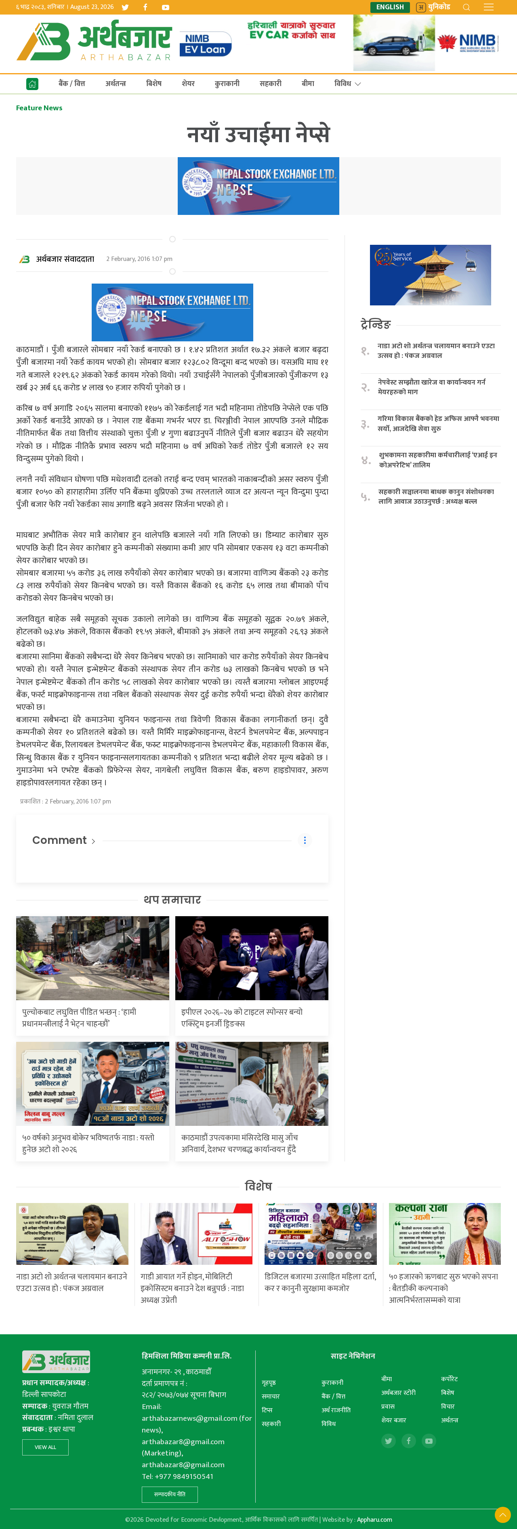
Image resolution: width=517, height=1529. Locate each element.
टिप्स (267, 1410)
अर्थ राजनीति (336, 1410)
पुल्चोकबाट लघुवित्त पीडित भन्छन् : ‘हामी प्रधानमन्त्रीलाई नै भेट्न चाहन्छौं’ (79, 1018)
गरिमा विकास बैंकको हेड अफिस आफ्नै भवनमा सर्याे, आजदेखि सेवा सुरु (438, 424)
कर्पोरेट (449, 1379)
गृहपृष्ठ (269, 1383)
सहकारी (271, 84)
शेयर (188, 84)
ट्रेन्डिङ (376, 325)
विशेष (258, 1187)
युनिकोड (439, 7)
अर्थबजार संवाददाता (65, 259)
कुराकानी (227, 84)
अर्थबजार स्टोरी (398, 1393)
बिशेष (154, 84)
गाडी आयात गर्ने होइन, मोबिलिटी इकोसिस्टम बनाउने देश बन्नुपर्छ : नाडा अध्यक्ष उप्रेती (192, 1288)
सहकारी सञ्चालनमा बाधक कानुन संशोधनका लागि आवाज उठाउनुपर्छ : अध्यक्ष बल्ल (436, 497)
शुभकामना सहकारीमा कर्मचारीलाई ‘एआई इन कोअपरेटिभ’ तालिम (438, 460)
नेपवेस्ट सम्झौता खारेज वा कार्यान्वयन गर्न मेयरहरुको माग (431, 387)
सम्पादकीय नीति (169, 1494)
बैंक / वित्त (72, 84)
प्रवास (388, 1406)
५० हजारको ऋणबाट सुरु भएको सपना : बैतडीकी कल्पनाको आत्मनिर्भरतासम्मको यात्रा (443, 1288)
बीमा (308, 84)
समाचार (271, 1396)
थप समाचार (172, 900)
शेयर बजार (393, 1420)
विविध (342, 84)
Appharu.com (374, 1519)
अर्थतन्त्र (115, 84)
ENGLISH (390, 7)
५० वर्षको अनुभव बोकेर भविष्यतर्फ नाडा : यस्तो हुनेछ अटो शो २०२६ (88, 1144)
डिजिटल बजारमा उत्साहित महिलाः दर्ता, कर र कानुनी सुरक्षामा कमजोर (320, 1283)
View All (45, 1447)
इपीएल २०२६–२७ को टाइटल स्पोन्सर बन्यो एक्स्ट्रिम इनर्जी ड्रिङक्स (242, 1018)
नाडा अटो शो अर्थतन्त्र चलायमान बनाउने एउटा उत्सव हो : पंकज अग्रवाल (436, 351)
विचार (448, 1406)
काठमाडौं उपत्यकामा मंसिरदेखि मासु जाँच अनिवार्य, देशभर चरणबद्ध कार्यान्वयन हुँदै (239, 1144)
